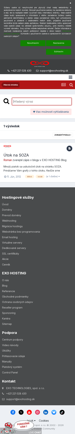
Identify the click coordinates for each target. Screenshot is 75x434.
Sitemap (7, 323)
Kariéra (6, 318)
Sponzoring (9, 312)
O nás (5, 280)
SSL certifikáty (10, 253)
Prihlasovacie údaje (13, 356)
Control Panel (10, 372)
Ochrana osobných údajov (17, 301)
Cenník (6, 264)
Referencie (8, 291)
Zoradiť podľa (62, 135)
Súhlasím (58, 51)
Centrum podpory (12, 339)
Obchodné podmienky (15, 296)
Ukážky (6, 350)
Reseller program (12, 307)
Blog (4, 285)
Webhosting (9, 220)
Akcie (5, 258)
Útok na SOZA (16, 155)
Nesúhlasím (33, 43)
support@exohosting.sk (54, 70)
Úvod (5, 204)
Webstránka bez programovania (21, 231)
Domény (7, 209)
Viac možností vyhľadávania (52, 111)
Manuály (7, 361)
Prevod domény (11, 215)
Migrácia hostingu (12, 226)
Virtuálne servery (12, 242)
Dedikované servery (14, 248)
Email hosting (10, 237)
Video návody (10, 345)
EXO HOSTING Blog (54, 160)
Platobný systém (12, 366)
